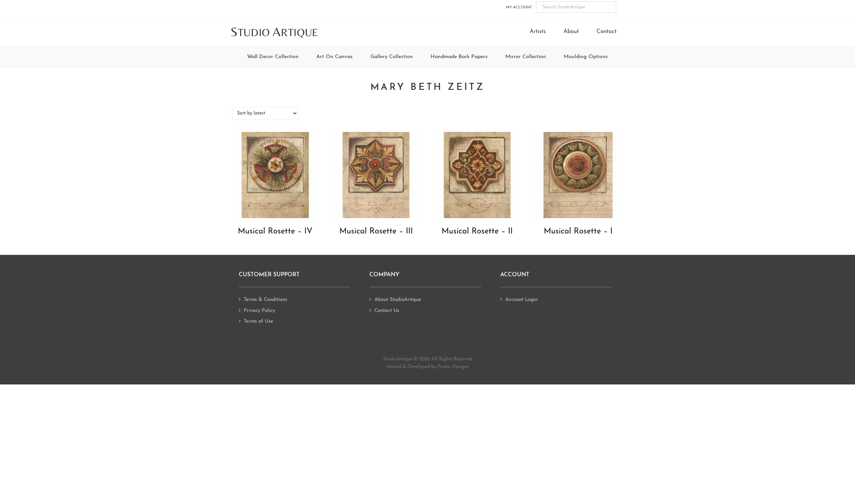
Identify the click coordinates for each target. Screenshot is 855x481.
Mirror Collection (525, 56)
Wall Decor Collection (273, 56)
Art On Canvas (334, 56)
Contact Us (386, 310)
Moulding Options (586, 56)
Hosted (393, 366)
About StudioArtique (397, 299)
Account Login (521, 299)
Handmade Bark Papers (459, 56)
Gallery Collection (391, 56)
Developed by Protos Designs (438, 366)
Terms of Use (258, 321)
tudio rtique (274, 32)
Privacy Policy (259, 310)
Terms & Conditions (265, 299)
